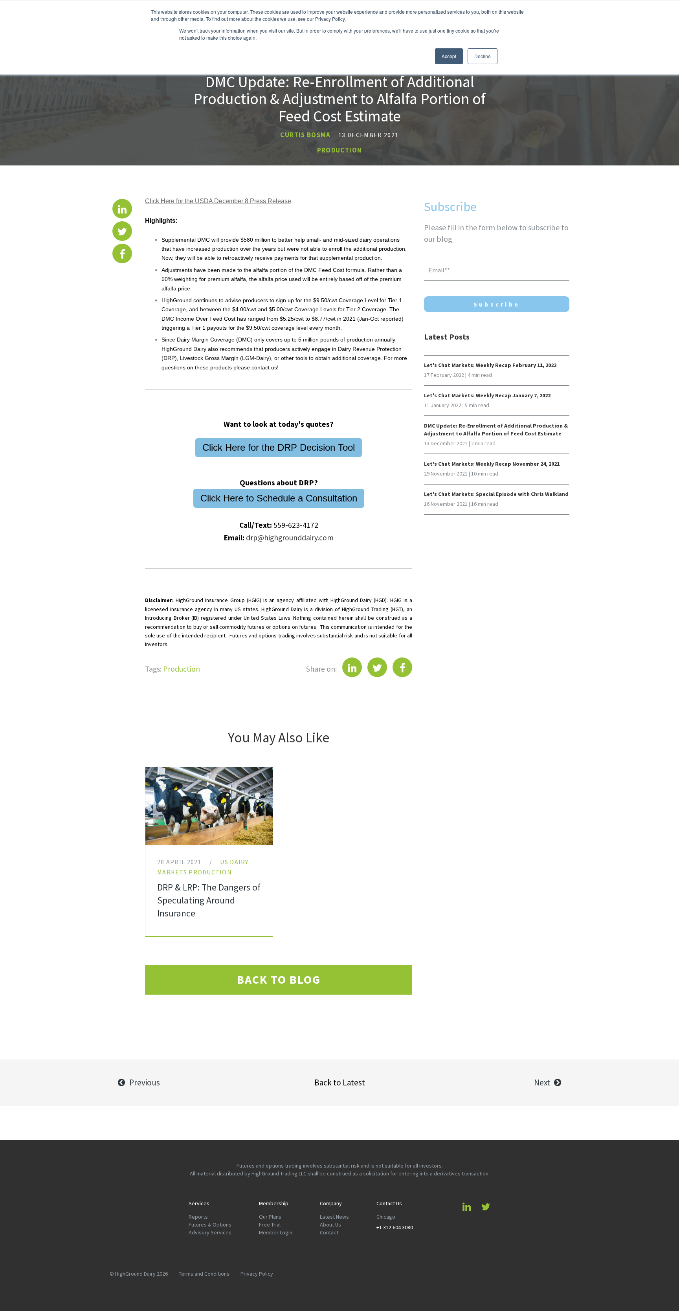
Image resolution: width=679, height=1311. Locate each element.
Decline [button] (482, 56)
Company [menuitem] (331, 1203)
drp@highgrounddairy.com (290, 537)
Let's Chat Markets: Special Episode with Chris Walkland (496, 494)
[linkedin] (122, 208)
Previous (144, 1082)
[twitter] (122, 231)
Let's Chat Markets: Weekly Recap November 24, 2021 (492, 464)
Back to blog (279, 979)
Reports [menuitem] (198, 1217)
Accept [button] (449, 56)
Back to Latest (339, 1082)
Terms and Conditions (204, 1274)
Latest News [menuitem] (334, 1217)
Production (339, 150)
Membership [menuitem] (273, 1203)
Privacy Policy (256, 1274)
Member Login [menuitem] (275, 1232)
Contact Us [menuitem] (389, 1203)
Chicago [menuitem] (385, 1217)
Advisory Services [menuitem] (210, 1232)
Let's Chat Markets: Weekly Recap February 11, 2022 (490, 365)
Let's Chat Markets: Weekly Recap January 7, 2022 (487, 395)
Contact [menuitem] (329, 1232)
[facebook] (122, 253)
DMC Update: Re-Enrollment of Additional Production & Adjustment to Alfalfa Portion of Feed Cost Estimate (496, 429)
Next (542, 1082)
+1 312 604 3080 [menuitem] (394, 1227)
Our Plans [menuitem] (270, 1217)
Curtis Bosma (305, 134)
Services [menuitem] (199, 1203)
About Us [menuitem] (330, 1224)
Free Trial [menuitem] (270, 1224)
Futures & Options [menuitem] (210, 1224)
